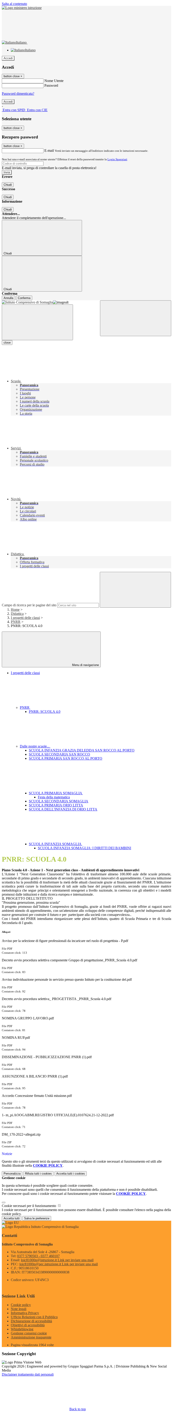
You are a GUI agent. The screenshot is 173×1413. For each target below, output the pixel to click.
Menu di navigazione (85, 665)
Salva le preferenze (36, 1218)
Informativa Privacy (25, 1313)
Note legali (18, 1309)
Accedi (8, 58)
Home (15, 609)
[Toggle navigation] (37, 322)
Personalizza (12, 1173)
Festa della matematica (54, 797)
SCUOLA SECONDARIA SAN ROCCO (59, 754)
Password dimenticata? (18, 93)
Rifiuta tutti (38, 1173)
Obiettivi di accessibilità (28, 1325)
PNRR (15, 622)
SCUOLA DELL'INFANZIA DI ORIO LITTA (63, 809)
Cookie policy (21, 1305)
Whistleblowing (22, 1329)
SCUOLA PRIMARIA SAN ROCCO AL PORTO (65, 758)
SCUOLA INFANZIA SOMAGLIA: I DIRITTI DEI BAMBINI (84, 848)
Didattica (17, 614)
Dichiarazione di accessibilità (31, 1321)
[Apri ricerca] (135, 318)
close (7, 342)
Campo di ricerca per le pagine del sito (29, 605)
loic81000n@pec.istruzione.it (58, 1264)
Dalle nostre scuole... (35, 746)
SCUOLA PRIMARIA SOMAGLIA (56, 793)
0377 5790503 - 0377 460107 (38, 1256)
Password (51, 85)
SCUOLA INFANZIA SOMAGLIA (55, 844)
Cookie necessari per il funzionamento (29, 1206)
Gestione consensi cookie (29, 1333)
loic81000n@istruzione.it (57, 1260)
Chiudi (8, 184)
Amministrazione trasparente (31, 1337)
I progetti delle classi (25, 618)
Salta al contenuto (14, 4)
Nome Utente (54, 81)
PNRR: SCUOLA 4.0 (44, 711)
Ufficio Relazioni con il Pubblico (34, 1317)
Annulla (8, 298)
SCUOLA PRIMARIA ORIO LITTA (56, 805)
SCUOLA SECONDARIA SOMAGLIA (58, 801)
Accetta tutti (70, 1173)
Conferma (24, 298)
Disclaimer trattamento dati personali (28, 1374)
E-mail (49, 150)
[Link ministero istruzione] (22, 8)
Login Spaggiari (117, 159)
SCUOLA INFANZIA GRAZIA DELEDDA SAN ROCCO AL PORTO (81, 750)
